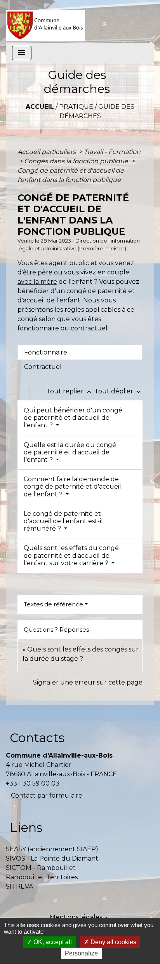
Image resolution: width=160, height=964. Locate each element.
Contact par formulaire (46, 795)
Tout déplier (118, 391)
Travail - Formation (112, 151)
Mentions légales (76, 917)
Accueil (40, 106)
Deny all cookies (112, 942)
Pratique (76, 106)
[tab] (80, 352)
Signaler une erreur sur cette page (88, 682)
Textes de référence (53, 604)
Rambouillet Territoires (42, 877)
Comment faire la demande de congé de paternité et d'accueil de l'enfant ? (72, 486)
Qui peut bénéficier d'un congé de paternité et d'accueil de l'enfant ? (73, 418)
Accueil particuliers (47, 151)
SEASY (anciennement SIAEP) (52, 849)
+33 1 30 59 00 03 (32, 783)
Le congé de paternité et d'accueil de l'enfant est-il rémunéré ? (63, 521)
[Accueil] (45, 21)
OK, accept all (52, 942)
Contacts (37, 737)
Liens (26, 827)
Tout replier (69, 391)
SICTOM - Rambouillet (41, 867)
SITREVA (19, 886)
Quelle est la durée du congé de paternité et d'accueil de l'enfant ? (70, 452)
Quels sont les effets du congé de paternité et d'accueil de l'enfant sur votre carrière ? (71, 555)
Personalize (81, 953)
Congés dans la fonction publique (77, 161)
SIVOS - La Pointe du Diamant (52, 858)
